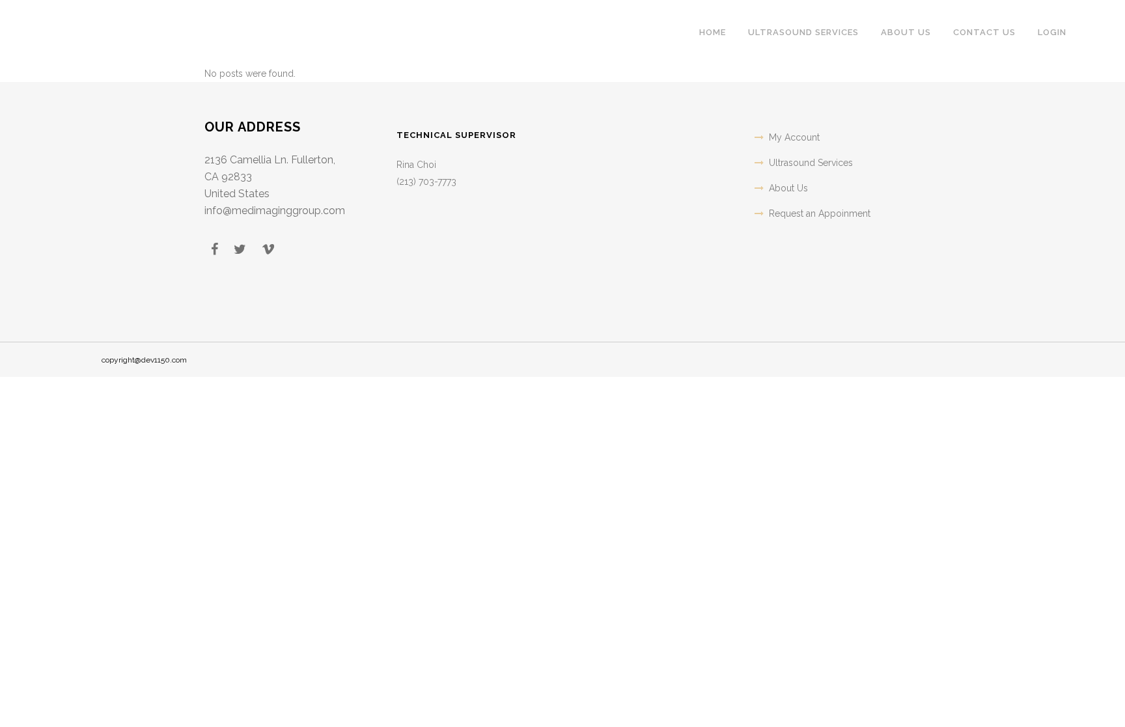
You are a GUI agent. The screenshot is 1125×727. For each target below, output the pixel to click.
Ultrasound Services (811, 163)
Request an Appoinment (819, 213)
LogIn (1052, 32)
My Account (794, 137)
